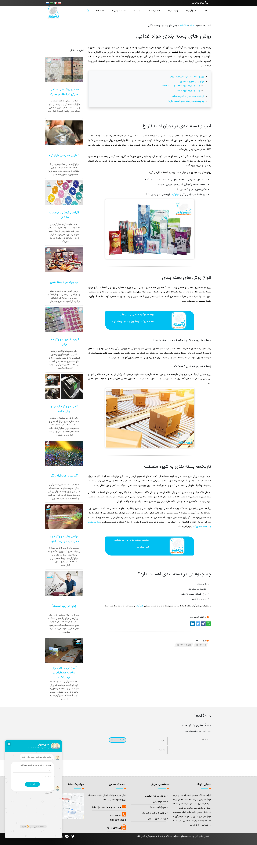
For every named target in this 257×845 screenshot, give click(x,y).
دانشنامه (100, 11)
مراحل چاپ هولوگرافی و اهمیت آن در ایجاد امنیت (64, 539)
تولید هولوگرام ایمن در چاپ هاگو (64, 409)
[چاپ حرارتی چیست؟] (64, 583)
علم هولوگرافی (159, 802)
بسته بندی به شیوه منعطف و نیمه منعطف (181, 86)
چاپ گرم (174, 11)
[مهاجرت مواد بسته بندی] (64, 259)
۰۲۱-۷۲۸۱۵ (200, 3)
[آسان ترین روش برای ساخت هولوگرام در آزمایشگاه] (64, 650)
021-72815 (115, 815)
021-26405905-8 (118, 820)
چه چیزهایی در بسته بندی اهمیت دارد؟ (186, 101)
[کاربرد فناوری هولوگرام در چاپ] (64, 319)
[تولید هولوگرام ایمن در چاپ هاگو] (64, 386)
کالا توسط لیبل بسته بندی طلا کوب (128, 321)
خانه (205, 11)
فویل (138, 11)
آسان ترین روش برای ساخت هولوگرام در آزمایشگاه (64, 672)
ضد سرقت (155, 11)
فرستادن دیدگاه (117, 740)
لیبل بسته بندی (142, 547)
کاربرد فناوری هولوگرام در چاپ (64, 342)
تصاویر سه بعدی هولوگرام (64, 155)
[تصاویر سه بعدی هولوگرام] (64, 132)
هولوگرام (192, 11)
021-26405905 (114, 828)
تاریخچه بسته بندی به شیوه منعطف (188, 96)
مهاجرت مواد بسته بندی (64, 282)
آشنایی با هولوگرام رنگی (64, 475)
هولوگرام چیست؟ (158, 807)
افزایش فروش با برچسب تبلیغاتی (64, 215)
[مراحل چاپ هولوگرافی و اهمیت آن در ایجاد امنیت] (64, 516)
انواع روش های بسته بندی (192, 81)
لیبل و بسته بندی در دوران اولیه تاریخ (187, 77)
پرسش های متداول (157, 818)
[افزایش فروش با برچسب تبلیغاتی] (64, 192)
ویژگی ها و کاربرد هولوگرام (154, 813)
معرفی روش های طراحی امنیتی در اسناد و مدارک (64, 92)
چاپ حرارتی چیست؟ (64, 605)
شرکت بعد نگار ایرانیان (155, 796)
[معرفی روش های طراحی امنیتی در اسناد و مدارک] (64, 69)
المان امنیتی (120, 11)
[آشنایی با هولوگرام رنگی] (64, 453)
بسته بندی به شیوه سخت (188, 91)
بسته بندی (149, 321)
